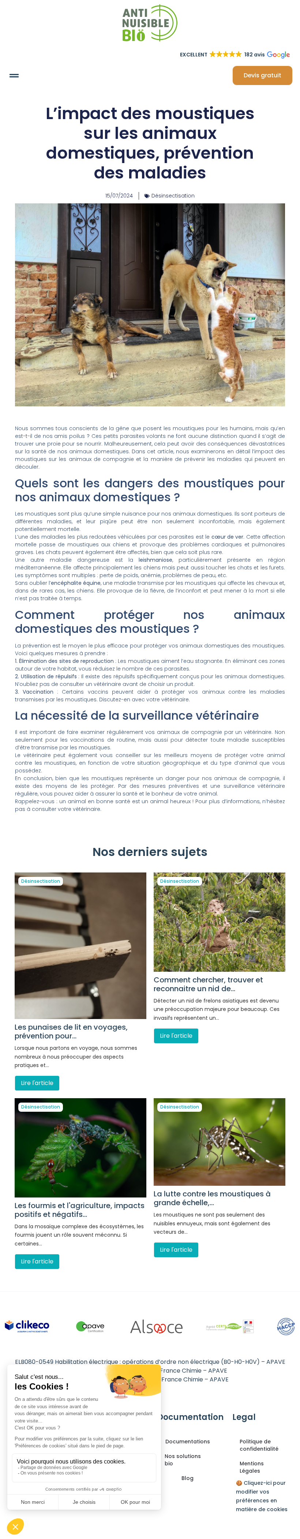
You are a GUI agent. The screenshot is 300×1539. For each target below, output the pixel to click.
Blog (187, 1478)
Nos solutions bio (183, 1460)
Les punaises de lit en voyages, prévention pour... (71, 1031)
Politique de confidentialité (259, 1445)
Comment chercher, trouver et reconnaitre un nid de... (208, 984)
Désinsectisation (173, 195)
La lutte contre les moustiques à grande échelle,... (212, 1198)
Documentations (187, 1441)
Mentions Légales (252, 1467)
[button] (14, 75)
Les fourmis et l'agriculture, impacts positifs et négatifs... (80, 1209)
